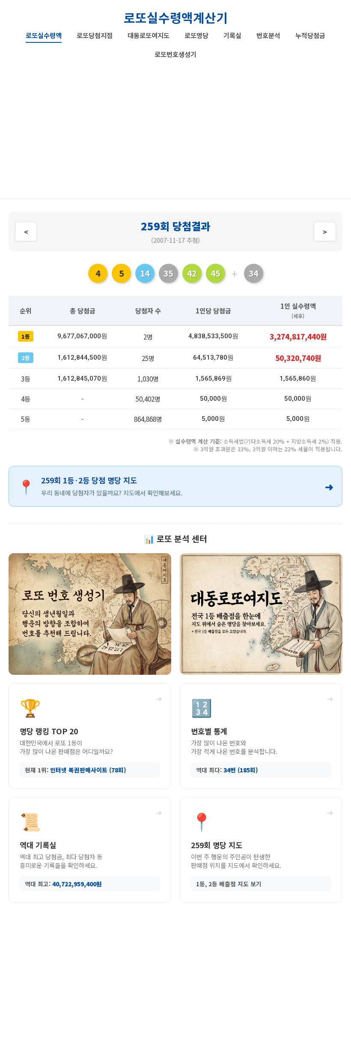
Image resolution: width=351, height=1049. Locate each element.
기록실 (232, 35)
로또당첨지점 (95, 35)
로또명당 (196, 35)
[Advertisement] (175, 126)
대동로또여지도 (149, 35)
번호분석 (268, 35)
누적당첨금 (310, 35)
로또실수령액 (44, 35)
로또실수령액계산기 (176, 17)
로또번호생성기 (175, 54)
